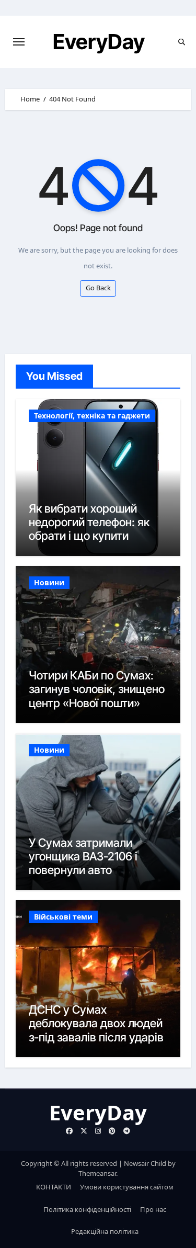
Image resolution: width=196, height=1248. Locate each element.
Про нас (153, 1209)
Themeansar (97, 1173)
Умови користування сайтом (127, 1187)
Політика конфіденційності (87, 1209)
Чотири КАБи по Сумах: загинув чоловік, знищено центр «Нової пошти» (97, 689)
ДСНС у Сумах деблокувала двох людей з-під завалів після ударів (96, 1023)
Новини (49, 582)
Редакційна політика (105, 1231)
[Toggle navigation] (18, 42)
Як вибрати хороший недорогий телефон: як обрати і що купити (89, 522)
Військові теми (63, 917)
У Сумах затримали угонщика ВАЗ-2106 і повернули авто (83, 856)
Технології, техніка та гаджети (92, 416)
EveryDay (99, 41)
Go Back (98, 287)
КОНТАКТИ (53, 1187)
